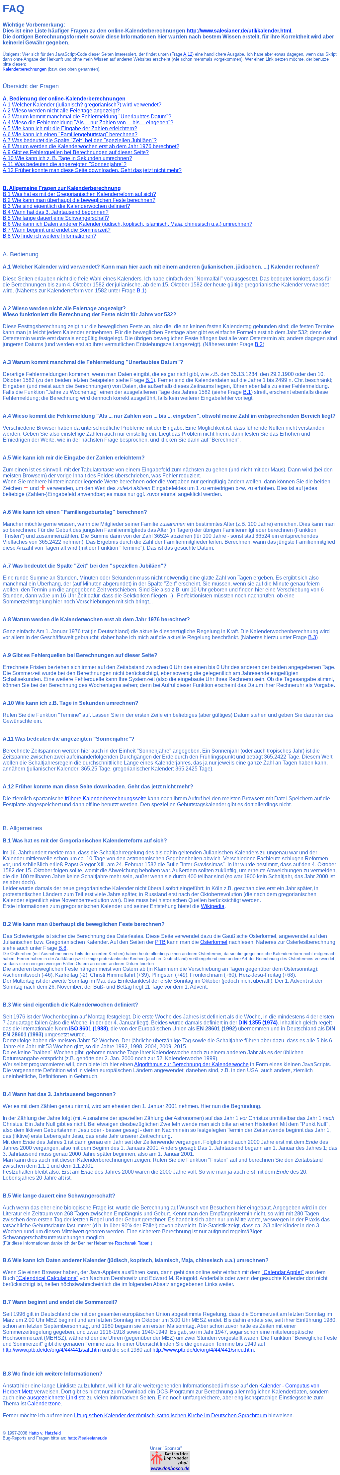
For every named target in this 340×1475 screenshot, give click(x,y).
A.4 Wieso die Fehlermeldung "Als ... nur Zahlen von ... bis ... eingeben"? (88, 122)
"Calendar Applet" (283, 1272)
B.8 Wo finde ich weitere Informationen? (49, 236)
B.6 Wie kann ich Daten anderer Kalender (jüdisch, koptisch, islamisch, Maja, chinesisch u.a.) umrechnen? (127, 224)
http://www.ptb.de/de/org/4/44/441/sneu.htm (203, 1350)
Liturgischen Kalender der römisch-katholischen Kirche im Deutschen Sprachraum (170, 1415)
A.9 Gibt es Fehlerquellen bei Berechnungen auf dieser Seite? (76, 152)
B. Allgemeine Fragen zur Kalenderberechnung (62, 188)
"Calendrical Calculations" (47, 1278)
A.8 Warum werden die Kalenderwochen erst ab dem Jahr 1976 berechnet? (91, 146)
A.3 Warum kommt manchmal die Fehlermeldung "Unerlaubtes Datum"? (87, 116)
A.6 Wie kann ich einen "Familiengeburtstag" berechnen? (70, 134)
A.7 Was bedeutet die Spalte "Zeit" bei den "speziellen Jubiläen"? (80, 140)
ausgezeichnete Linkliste (56, 1397)
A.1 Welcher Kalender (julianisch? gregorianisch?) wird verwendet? (82, 104)
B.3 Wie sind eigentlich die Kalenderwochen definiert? (66, 206)
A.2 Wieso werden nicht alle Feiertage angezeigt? (61, 110)
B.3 (312, 637)
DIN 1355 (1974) (258, 1022)
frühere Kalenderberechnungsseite (105, 798)
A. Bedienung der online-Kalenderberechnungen (64, 98)
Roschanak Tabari (132, 1243)
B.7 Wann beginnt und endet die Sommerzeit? (57, 230)
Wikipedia (212, 906)
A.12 (187, 54)
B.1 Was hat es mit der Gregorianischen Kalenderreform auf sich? (79, 194)
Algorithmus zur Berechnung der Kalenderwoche (191, 1064)
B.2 (259, 344)
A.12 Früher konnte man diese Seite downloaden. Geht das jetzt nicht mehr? (92, 170)
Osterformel (213, 942)
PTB (160, 942)
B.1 (141, 290)
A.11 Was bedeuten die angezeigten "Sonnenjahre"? (65, 164)
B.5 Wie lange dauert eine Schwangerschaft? (56, 218)
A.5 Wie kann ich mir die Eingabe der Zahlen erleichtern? (70, 128)
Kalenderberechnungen (24, 69)
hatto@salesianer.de (87, 1438)
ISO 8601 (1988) (88, 1028)
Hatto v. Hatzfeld (45, 1433)
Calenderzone (44, 1403)
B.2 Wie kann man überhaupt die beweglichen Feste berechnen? (79, 200)
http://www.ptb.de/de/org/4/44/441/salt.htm (52, 1350)
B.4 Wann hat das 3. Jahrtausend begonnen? (56, 212)
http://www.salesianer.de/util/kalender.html (239, 30)
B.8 (62, 948)
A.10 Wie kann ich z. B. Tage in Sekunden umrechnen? (67, 158)
